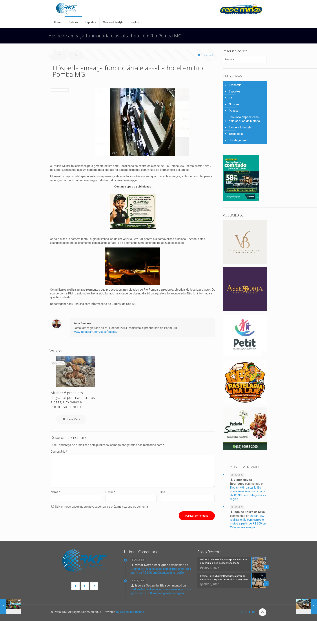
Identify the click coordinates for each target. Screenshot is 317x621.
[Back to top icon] (262, 612)
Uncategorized (238, 140)
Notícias (234, 104)
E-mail (110, 492)
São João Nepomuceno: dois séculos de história (244, 119)
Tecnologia (236, 134)
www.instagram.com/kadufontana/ (95, 332)
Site (162, 492)
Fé (230, 98)
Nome (55, 492)
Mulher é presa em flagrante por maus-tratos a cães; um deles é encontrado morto (73, 399)
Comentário (59, 451)
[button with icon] (75, 586)
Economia (235, 85)
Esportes (235, 91)
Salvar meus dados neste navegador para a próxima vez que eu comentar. (102, 506)
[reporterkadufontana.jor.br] (66, 8)
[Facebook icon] (246, 612)
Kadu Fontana (82, 323)
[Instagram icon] (253, 612)
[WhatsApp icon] (242, 612)
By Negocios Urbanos (130, 612)
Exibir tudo (207, 55)
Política (233, 110)
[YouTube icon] (249, 612)
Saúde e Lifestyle (240, 127)
